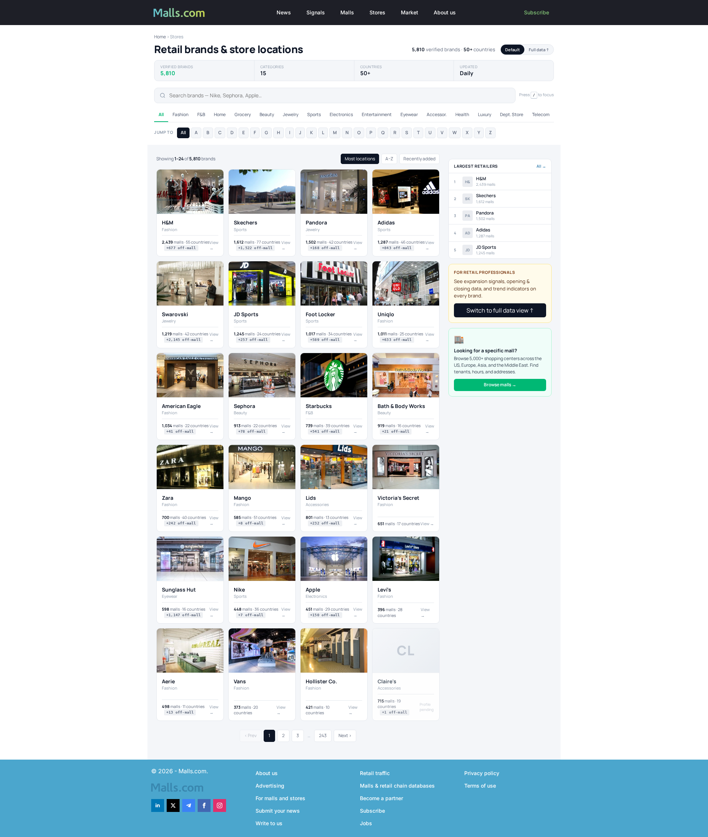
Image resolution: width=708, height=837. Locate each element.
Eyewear (409, 114)
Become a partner (381, 798)
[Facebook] (204, 805)
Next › (345, 735)
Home (160, 37)
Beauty (267, 114)
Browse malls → (500, 384)
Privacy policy (481, 773)
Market (409, 12)
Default (512, 49)
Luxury (484, 114)
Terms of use (480, 785)
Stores (377, 12)
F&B (201, 114)
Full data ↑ (539, 49)
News (284, 12)
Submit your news (278, 811)
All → (541, 166)
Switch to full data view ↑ (500, 310)
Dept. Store (511, 114)
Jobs (366, 823)
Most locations (360, 159)
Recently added (419, 159)
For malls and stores (280, 798)
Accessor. (437, 114)
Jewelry (290, 114)
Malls (347, 12)
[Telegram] (188, 805)
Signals (315, 12)
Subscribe (536, 12)
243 (323, 735)
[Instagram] (219, 805)
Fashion (180, 114)
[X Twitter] (173, 805)
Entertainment (377, 114)
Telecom (540, 114)
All (161, 114)
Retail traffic (375, 773)
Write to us (269, 823)
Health (462, 114)
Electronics (341, 114)
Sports (314, 114)
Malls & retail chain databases (397, 785)
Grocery (243, 114)
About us (445, 12)
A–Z (389, 159)
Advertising (270, 785)
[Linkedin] (157, 805)
